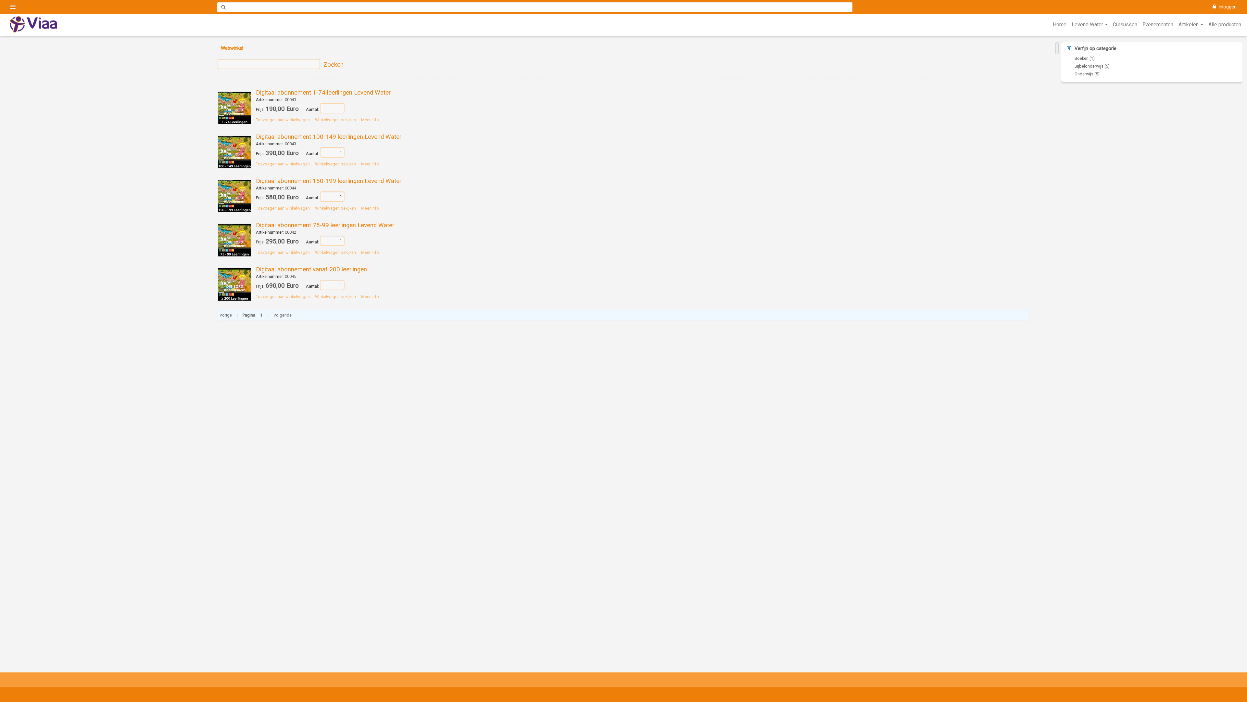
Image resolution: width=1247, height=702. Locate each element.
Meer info (370, 119)
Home (1059, 24)
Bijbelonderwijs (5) (1092, 66)
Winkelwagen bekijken (335, 119)
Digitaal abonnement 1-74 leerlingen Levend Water (323, 92)
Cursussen (1125, 24)
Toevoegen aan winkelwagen (283, 119)
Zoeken (333, 64)
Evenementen (1157, 24)
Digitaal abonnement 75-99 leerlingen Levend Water (325, 225)
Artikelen (1189, 24)
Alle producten (1224, 24)
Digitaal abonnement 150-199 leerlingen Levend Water (328, 181)
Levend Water (1088, 24)
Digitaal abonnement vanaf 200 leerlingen (311, 269)
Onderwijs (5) (1087, 74)
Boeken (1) (1085, 58)
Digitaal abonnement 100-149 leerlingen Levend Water (328, 136)
